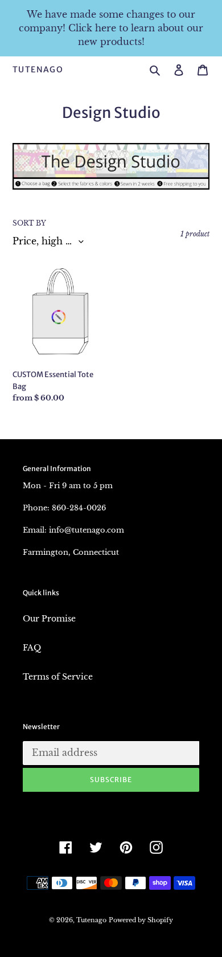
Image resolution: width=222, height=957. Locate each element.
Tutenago (38, 70)
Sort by (29, 223)
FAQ (32, 648)
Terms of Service (58, 677)
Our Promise (49, 619)
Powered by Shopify (141, 920)
